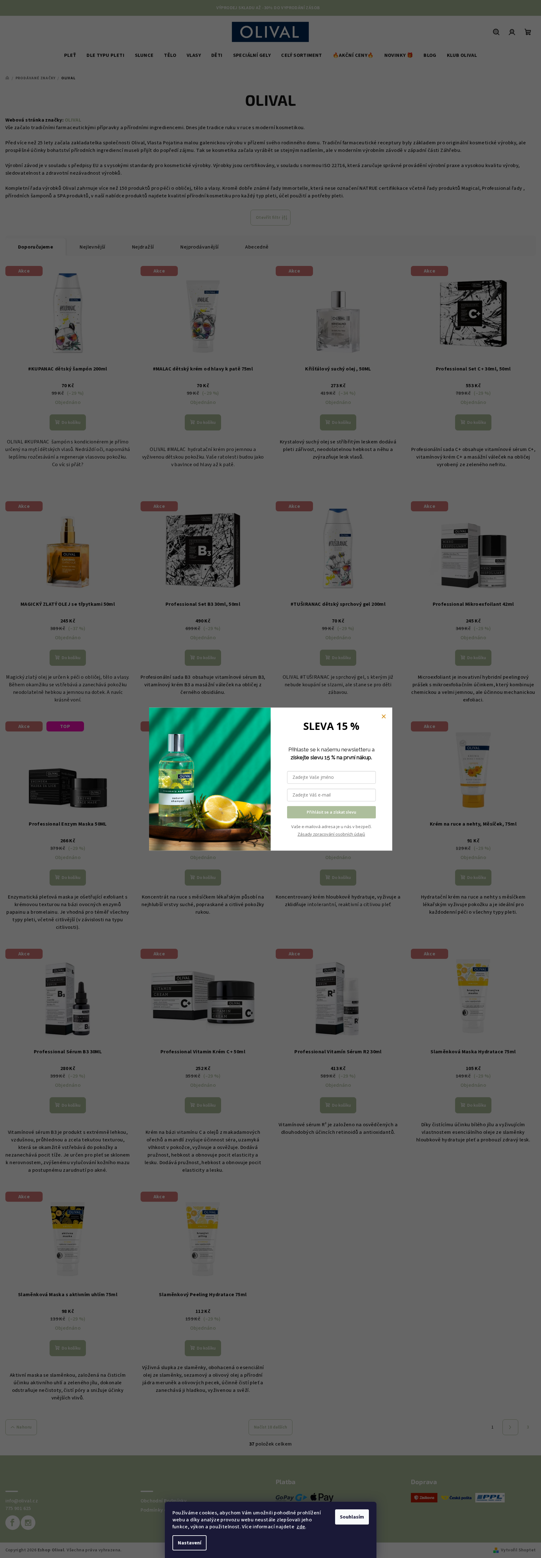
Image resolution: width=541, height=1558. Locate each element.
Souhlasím (352, 1516)
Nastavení (189, 1542)
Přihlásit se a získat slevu (331, 812)
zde (301, 1526)
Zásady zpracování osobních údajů (331, 834)
